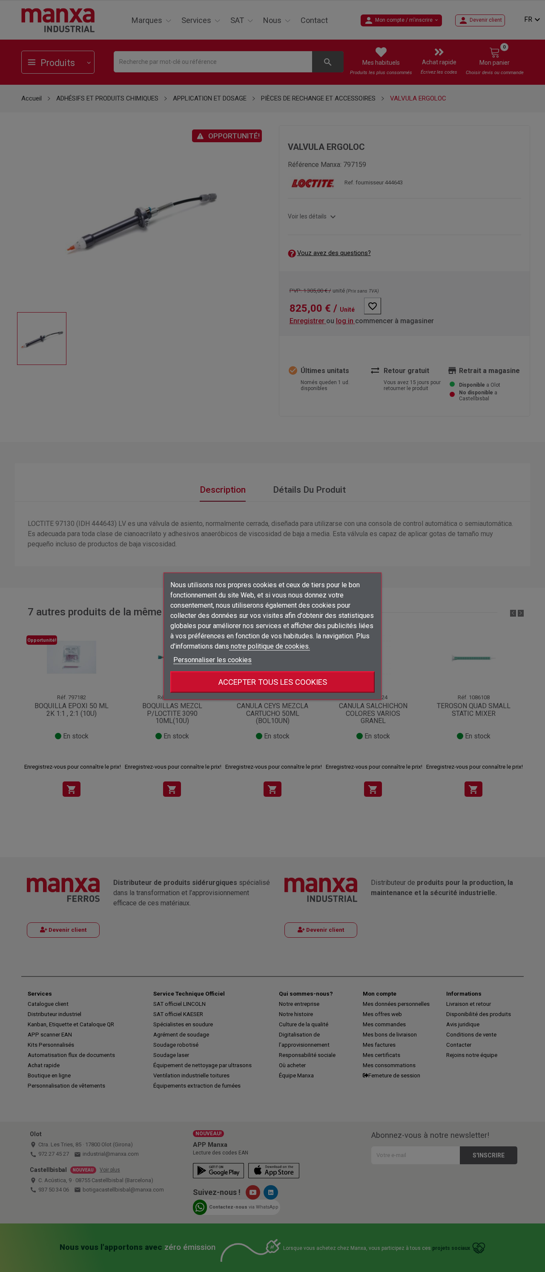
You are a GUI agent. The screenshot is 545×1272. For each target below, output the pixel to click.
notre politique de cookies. (269, 646)
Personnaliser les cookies (212, 659)
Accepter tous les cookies (272, 681)
